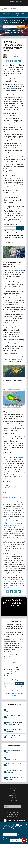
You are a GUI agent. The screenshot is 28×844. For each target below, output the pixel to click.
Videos (20, 15)
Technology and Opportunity (12, 525)
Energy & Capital (8, 519)
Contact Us (14, 788)
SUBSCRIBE (21, 26)
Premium (14, 800)
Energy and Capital (15, 693)
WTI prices (16, 344)
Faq (14, 791)
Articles (17, 13)
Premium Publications (8, 13)
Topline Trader (13, 585)
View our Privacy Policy (17, 230)
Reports (23, 13)
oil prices (20, 270)
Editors (15, 15)
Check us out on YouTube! (16, 497)
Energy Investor (16, 523)
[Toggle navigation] (25, 9)
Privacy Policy (14, 695)
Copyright (14, 798)
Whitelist (14, 793)
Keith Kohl (15, 55)
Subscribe (20, 228)
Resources (8, 15)
